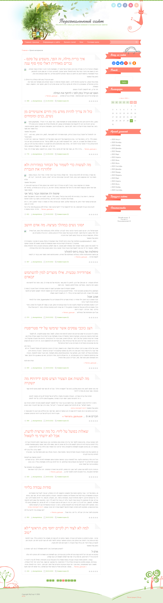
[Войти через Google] (130, 63)
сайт (81, 21)
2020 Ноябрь (116, 145)
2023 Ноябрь (116, 187)
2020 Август (116, 139)
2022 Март (115, 154)
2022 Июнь (115, 160)
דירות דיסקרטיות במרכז (35, 507)
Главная (25, 50)
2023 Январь (116, 172)
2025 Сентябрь (117, 190)
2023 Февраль (117, 175)
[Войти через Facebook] (122, 63)
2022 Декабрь (116, 169)
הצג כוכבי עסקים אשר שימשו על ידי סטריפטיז (58, 328)
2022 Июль (116, 163)
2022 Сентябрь (117, 166)
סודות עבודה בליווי (37, 487)
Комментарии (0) (63, 101)
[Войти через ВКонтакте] (118, 63)
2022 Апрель (116, 157)
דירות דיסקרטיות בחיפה (78, 408)
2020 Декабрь (116, 148)
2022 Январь (116, 151)
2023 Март (115, 178)
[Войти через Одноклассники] (134, 63)
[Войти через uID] (114, 63)
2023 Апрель (116, 181)
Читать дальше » (51, 96)
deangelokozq (37, 101)
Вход (139, 597)
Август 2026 (124, 98)
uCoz (23, 596)
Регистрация (131, 597)
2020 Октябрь (116, 142)
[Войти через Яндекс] (126, 63)
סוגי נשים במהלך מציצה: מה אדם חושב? (54, 225)
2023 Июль (116, 184)
